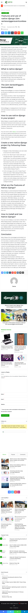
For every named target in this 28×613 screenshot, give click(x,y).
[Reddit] (15, 273)
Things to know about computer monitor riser (7, 347)
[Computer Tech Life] (8, 2)
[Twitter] (5, 273)
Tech (8, 12)
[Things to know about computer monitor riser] (7, 339)
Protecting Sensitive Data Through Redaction (6, 526)
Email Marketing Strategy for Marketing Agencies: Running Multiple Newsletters (17, 478)
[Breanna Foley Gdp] (5, 565)
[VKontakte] (18, 273)
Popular (13, 454)
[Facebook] (2, 273)
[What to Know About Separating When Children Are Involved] (5, 460)
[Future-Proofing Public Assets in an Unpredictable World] (5, 485)
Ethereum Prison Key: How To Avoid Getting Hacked (6, 364)
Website (3, 404)
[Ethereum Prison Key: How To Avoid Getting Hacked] (7, 357)
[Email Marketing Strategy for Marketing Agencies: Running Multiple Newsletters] (5, 478)
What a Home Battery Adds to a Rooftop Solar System (20, 511)
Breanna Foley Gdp (14, 563)
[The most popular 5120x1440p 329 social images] (21, 357)
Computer (8, 10)
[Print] (23, 273)
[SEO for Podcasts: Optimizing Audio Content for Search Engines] (5, 553)
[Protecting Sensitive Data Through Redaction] (5, 472)
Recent (4, 454)
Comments (22, 454)
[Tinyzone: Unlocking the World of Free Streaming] (5, 540)
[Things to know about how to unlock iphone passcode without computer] (21, 339)
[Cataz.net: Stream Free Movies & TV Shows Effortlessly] (5, 559)
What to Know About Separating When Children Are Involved (6, 511)
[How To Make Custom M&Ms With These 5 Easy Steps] (5, 546)
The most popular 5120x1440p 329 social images (20, 364)
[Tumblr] (10, 273)
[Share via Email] (20, 273)
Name (2, 394)
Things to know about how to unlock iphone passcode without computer (20, 348)
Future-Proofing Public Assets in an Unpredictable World (15, 5)
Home (3, 10)
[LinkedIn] (7, 273)
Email (2, 399)
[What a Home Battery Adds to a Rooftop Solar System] (5, 466)
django (14, 131)
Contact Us (15, 607)
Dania (4, 26)
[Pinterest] (13, 273)
